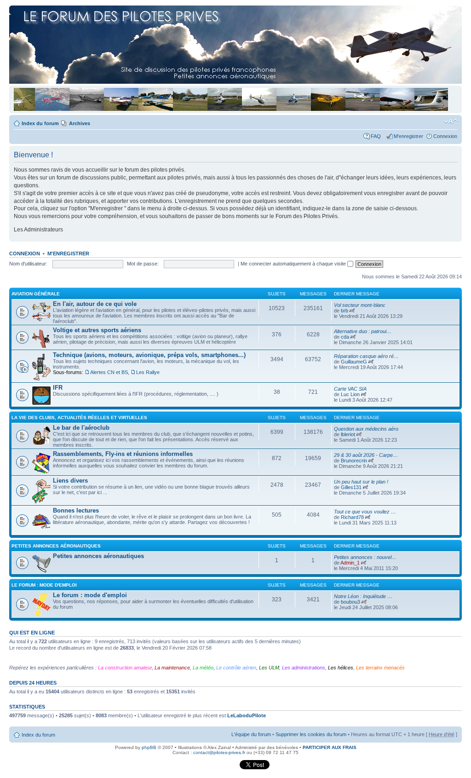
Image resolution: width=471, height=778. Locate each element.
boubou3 (350, 602)
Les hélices (340, 667)
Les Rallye (148, 372)
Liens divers (70, 480)
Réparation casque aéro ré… (366, 356)
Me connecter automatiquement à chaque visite (294, 263)
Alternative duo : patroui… (362, 331)
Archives (79, 123)
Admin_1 (350, 562)
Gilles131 (351, 487)
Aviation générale (35, 293)
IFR (58, 387)
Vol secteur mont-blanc (359, 305)
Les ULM (269, 667)
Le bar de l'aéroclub (81, 427)
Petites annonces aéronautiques (56, 545)
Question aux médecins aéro (366, 429)
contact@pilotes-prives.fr (219, 752)
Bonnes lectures (76, 510)
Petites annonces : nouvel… (365, 557)
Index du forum (40, 123)
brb (344, 310)
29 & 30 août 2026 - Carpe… (366, 455)
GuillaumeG (354, 361)
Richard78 (352, 517)
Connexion (445, 136)
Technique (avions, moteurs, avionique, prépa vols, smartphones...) (149, 355)
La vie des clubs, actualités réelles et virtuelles (79, 417)
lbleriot (348, 434)
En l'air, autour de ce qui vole (95, 303)
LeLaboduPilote (246, 715)
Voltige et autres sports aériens (97, 330)
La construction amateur (125, 667)
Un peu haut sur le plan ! (361, 481)
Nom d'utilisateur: (28, 263)
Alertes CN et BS (109, 372)
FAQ (377, 136)
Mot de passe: (143, 263)
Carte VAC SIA (350, 389)
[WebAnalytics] (220, 767)
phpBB (149, 747)
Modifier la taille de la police (450, 121)
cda (345, 337)
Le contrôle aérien (236, 667)
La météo (203, 667)
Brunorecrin (354, 460)
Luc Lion (350, 394)
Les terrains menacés (380, 667)
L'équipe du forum (251, 734)
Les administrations (303, 667)
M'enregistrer (408, 136)
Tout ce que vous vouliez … (365, 511)
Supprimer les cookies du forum (311, 734)
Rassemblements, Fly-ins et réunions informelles (123, 453)
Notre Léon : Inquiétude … (363, 596)
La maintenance (172, 667)
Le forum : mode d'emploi (44, 585)
